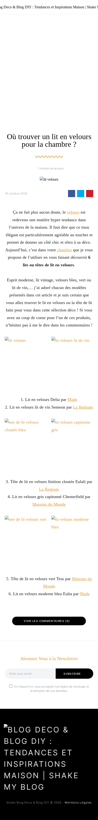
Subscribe (72, 673)
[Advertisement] (49, 66)
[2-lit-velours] (26, 363)
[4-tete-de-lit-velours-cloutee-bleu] (26, 444)
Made (72, 399)
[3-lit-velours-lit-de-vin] (72, 363)
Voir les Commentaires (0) (47, 621)
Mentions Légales (78, 802)
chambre (64, 249)
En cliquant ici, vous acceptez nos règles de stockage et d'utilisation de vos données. (51, 689)
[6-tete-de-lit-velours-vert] (26, 542)
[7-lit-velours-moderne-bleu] (72, 542)
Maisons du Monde (49, 504)
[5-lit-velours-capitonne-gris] (72, 444)
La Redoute (83, 407)
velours (73, 212)
